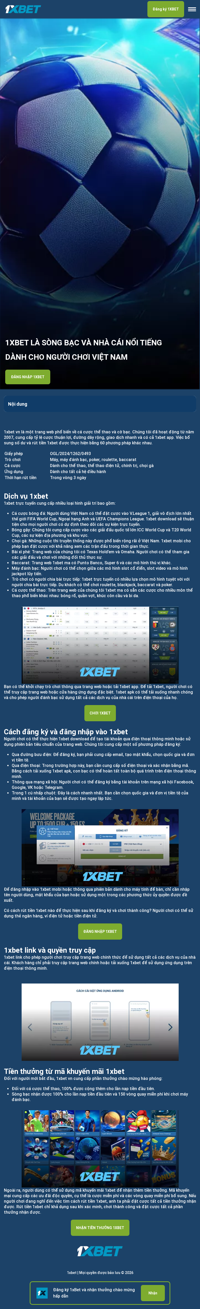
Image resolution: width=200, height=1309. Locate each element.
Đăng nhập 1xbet (28, 377)
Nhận (152, 1293)
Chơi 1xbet (100, 713)
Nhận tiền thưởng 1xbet (100, 1228)
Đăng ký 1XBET (166, 9)
